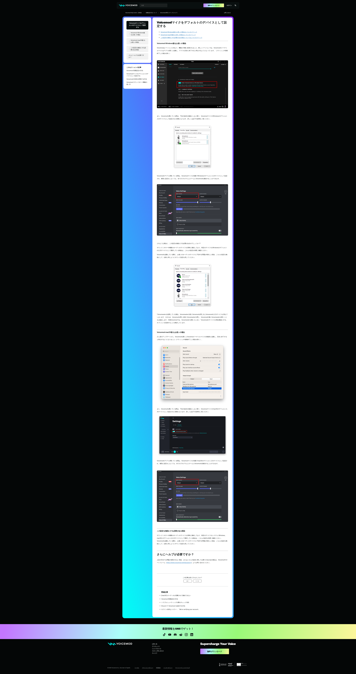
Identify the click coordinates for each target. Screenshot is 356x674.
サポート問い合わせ (158, 650)
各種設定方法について (151, 12)
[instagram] (186, 635)
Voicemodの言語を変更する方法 (136, 79)
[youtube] (170, 635)
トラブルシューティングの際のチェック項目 (175, 602)
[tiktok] (164, 635)
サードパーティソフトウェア (182, 667)
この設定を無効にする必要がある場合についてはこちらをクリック (181, 37)
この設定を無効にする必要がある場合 (138, 49)
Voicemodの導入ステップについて (168, 12)
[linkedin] (191, 635)
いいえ (197, 581)
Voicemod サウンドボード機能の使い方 (136, 83)
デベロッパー (156, 646)
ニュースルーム (156, 648)
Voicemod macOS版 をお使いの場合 (138, 41)
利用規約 (158, 667)
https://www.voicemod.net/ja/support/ (179, 562)
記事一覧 (154, 644)
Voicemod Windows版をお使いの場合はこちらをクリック (179, 32)
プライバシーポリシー (147, 667)
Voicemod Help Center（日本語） (133, 12)
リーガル (137, 667)
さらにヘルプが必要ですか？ (136, 56)
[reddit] (180, 635)
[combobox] (153, 5)
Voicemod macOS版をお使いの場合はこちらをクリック (178, 35)
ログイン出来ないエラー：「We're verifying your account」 (180, 609)
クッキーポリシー (168, 667)
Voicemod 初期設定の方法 (134, 70)
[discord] (175, 635)
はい (188, 581)
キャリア (154, 653)
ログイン (229, 5)
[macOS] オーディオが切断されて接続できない (176, 595)
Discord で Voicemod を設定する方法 (173, 606)
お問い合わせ (227, 12)
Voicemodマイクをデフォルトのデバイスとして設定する (137, 25)
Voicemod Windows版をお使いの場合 (138, 34)
